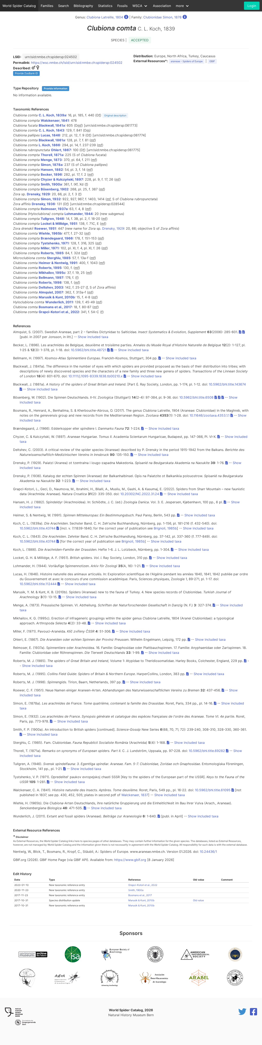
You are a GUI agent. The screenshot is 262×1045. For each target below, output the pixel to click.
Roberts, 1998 (50, 282)
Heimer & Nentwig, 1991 (58, 263)
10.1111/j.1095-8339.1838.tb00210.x (95, 376)
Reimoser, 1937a (54, 209)
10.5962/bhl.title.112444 (38, 584)
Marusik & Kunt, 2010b (57, 297)
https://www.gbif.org (130, 860)
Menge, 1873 (51, 160)
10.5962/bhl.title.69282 (207, 751)
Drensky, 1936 (43, 204)
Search (63, 6)
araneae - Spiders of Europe (187, 61)
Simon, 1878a (51, 165)
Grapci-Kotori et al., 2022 (59, 312)
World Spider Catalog (19, 6)
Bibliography (83, 6)
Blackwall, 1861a (52, 140)
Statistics (105, 6)
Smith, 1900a (51, 184)
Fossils (122, 6)
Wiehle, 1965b (50, 233)
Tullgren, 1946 (52, 219)
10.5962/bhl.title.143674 (227, 384)
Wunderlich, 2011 (59, 302)
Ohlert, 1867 (61, 150)
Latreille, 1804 (105, 17)
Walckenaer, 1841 (55, 120)
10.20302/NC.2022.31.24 (139, 494)
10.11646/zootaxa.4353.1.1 (209, 415)
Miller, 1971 (50, 248)
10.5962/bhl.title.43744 (37, 528)
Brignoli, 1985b (165, 528)
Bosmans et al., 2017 (55, 307)
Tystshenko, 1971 (55, 243)
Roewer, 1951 (45, 228)
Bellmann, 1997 (51, 277)
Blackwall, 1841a (52, 125)
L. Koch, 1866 (49, 145)
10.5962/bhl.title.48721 (88, 350)
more (180, 6)
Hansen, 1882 (52, 169)
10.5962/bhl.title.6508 (196, 397)
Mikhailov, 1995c (52, 273)
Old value (198, 900)
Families (47, 6)
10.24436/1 (208, 851)
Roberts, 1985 (52, 253)
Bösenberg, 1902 (54, 189)
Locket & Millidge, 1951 (59, 223)
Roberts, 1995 (50, 268)
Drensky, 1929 (38, 194)
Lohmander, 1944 (78, 214)
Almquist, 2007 (51, 292)
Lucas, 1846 (50, 135)
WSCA (137, 6)
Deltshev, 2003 (51, 287)
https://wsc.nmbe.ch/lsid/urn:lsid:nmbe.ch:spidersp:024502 (76, 63)
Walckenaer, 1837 (134, 795)
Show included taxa (93, 337)
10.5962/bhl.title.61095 (212, 790)
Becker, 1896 (51, 174)
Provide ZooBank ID (26, 73)
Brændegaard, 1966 (57, 238)
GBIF (212, 61)
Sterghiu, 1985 (58, 258)
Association (162, 6)
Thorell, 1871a (52, 155)
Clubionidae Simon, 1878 (162, 17)
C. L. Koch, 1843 (51, 130)
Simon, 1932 (51, 199)
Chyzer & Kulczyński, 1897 (62, 179)
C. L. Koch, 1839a (52, 115)
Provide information (55, 88)
